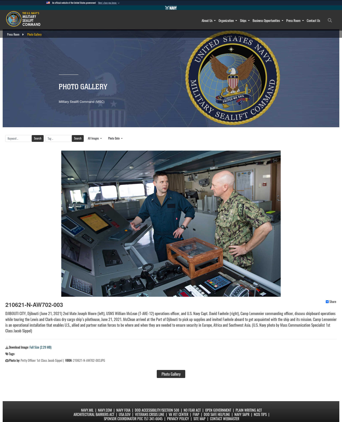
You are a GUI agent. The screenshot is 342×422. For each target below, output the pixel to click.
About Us (207, 20)
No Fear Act (192, 410)
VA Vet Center (178, 414)
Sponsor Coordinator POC (123, 418)
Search (37, 138)
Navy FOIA (123, 410)
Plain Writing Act (249, 410)
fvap (196, 414)
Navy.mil (87, 410)
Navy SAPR (241, 414)
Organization (226, 20)
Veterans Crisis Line (149, 414)
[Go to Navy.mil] (171, 7)
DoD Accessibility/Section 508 (157, 410)
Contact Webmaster (224, 418)
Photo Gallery (171, 374)
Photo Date (114, 138)
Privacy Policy (178, 418)
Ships (243, 20)
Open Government (218, 410)
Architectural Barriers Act (94, 414)
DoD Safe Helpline (217, 414)
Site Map (199, 418)
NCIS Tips (260, 414)
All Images (94, 138)
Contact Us (313, 20)
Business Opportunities (267, 20)
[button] (109, 3)
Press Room (293, 20)
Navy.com (105, 410)
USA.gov (125, 414)
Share (332, 301)
